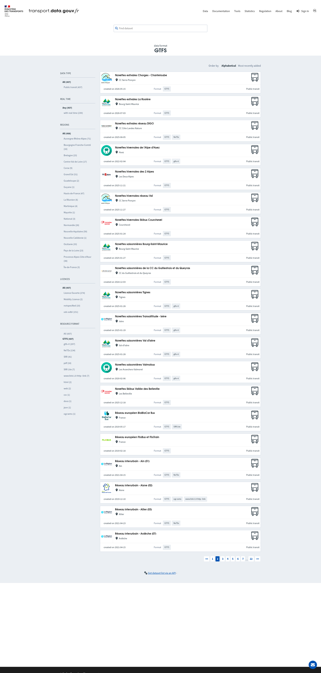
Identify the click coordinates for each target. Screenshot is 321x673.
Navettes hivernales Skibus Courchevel (138, 220)
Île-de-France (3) (72, 267)
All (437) (68, 333)
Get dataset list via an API (162, 573)
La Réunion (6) (71, 199)
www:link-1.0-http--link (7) (76, 375)
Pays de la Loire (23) (73, 250)
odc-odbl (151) (71, 311)
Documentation (221, 11)
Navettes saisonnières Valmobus (135, 365)
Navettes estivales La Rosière (133, 99)
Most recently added (249, 65)
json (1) (67, 407)
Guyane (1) (69, 187)
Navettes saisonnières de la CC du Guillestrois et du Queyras (152, 268)
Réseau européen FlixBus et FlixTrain (137, 437)
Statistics (250, 11)
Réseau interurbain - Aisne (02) (133, 485)
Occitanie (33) (70, 244)
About (279, 11)
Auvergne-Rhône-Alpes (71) (77, 138)
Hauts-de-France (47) (74, 193)
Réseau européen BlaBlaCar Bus (135, 413)
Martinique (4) (70, 206)
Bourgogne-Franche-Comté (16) (77, 146)
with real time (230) (73, 112)
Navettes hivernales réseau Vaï (134, 196)
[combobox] (160, 28)
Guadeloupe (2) (71, 180)
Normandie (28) (71, 225)
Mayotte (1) (69, 212)
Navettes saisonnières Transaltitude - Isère (141, 316)
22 (251, 558)
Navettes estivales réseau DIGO (134, 123)
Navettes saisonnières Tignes (132, 292)
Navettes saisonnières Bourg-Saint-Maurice (141, 244)
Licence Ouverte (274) (74, 292)
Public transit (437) (73, 87)
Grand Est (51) (71, 174)
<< (206, 558)
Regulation (265, 11)
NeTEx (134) (69, 350)
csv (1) (67, 394)
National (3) (69, 218)
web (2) (67, 388)
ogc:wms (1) (69, 413)
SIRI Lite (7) (69, 369)
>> (257, 558)
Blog (289, 11)
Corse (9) (68, 168)
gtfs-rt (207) (69, 344)
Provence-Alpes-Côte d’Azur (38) (77, 258)
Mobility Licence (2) (73, 299)
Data (205, 11)
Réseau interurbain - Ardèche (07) (135, 534)
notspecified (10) (72, 305)
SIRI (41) (68, 356)
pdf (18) (67, 363)
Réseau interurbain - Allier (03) (133, 509)
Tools (237, 11)
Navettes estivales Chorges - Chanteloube (141, 75)
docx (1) (67, 401)
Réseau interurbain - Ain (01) (132, 461)
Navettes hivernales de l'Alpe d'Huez (137, 147)
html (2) (68, 382)
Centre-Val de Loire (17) (75, 161)
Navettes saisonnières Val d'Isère (135, 341)
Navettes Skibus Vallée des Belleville (137, 389)
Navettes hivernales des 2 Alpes (134, 172)
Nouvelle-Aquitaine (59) (75, 231)
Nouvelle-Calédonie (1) (75, 237)
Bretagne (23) (70, 155)
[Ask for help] (313, 665)
